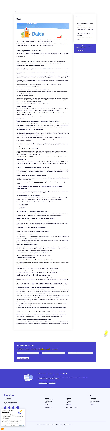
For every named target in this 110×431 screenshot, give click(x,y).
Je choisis (13, 425)
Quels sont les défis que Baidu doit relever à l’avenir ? (84, 38)
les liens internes (43, 156)
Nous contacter (52, 382)
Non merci (5, 425)
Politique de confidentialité (68, 424)
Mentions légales (59, 424)
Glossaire (20, 11)
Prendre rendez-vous (80, 50)
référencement (48, 152)
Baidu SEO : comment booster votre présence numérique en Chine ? (85, 24)
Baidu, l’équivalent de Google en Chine (84, 20)
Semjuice (15, 11)
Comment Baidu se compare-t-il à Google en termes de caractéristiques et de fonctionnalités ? (85, 29)
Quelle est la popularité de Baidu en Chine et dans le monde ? (84, 34)
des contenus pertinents (38, 182)
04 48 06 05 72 (8, 398)
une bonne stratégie (34, 137)
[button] (2, 429)
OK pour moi (21, 425)
